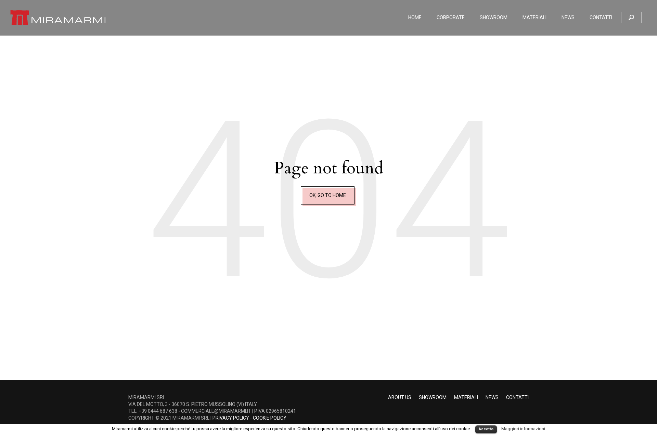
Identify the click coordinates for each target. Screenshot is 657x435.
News (492, 397)
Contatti (517, 397)
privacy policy (230, 418)
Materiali (466, 397)
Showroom (433, 397)
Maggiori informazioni (523, 428)
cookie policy (269, 418)
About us (399, 397)
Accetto (486, 429)
